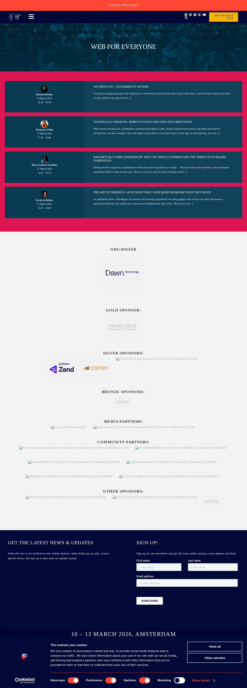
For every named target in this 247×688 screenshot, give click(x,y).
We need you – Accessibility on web (121, 86)
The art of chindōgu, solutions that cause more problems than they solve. (153, 192)
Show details (201, 680)
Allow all (215, 646)
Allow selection (215, 658)
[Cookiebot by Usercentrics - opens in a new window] (25, 680)
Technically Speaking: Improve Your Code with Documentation (143, 121)
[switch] (110, 680)
